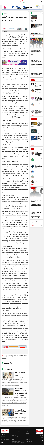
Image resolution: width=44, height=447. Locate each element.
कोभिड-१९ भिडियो (29, 441)
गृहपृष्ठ (27, 431)
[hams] (15, 29)
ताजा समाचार (35, 13)
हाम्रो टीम (2, 442)
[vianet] (14, 348)
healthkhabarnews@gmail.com (20, 357)
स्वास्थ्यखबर (3, 355)
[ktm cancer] (14, 66)
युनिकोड (27, 434)
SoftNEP (41, 446)
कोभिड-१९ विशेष (29, 439)
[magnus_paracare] (22, 9)
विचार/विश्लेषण (34, 119)
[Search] (41, 1)
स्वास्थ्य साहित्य (28, 436)
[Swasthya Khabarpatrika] (22, 1)
